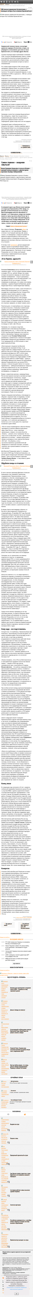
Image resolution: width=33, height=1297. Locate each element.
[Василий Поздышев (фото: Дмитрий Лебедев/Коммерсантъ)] (16, 467)
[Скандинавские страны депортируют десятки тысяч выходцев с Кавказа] (5, 1124)
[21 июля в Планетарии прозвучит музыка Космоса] (5, 1103)
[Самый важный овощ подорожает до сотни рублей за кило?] (5, 1205)
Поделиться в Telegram (15, 1)
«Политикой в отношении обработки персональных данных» (16, 1288)
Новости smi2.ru (4, 937)
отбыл (24, 229)
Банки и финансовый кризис (19, 226)
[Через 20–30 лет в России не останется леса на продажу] (5, 1138)
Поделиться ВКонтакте (1, 1)
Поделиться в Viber (12, 1)
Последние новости (16, 939)
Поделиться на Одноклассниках (6, 1)
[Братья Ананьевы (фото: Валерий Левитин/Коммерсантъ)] (16, 262)
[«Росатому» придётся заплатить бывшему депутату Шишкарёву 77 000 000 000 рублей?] (5, 1240)
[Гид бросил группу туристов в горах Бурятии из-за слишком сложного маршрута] (5, 1175)
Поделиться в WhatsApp (9, 1)
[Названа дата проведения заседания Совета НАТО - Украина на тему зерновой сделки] (5, 989)
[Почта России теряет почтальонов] (5, 1084)
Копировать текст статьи (17, 1)
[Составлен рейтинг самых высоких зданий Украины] (5, 1191)
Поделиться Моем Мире (4, 1)
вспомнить (14, 245)
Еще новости (16, 963)
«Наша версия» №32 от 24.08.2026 (24, 917)
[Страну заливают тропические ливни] (5, 1093)
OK (16, 1293)
